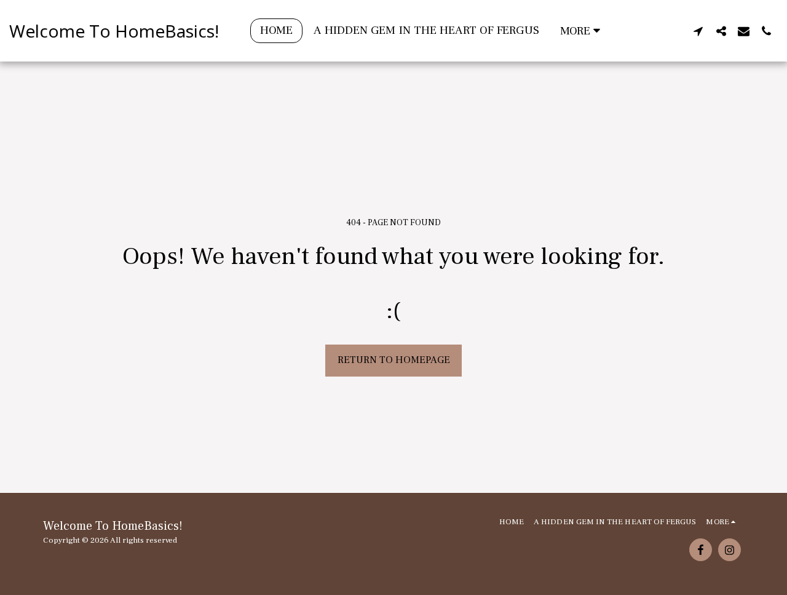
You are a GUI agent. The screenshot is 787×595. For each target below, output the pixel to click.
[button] (698, 31)
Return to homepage (394, 360)
